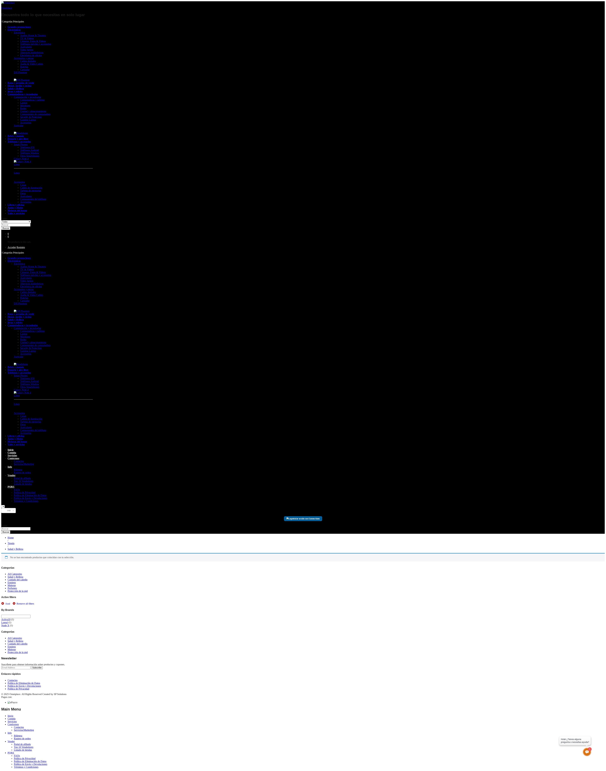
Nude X (5, 625)
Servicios (12, 455)
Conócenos (13, 724)
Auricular (18, 125)
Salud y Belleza (15, 576)
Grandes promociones (19, 27)
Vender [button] (11, 475)
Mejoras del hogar (17, 210)
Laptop (23, 102)
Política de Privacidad (25, 492)
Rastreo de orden (22, 472)
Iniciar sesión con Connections (306, 518)
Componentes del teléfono (33, 199)
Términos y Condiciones (26, 501)
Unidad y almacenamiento (33, 111)
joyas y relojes (15, 91)
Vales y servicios (16, 213)
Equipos (12, 582)
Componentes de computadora (35, 114)
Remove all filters (25, 603)
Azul (7, 603)
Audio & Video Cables (31, 64)
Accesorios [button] (19, 182)
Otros (23, 193)
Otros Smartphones (29, 155)
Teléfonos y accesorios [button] (19, 141)
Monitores (25, 105)
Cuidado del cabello (17, 579)
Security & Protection (31, 117)
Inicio (11, 449)
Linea (17, 164)
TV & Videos (27, 38)
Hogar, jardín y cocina (19, 85)
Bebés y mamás (16, 136)
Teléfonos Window (29, 153)
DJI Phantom (20, 72)
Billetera (18, 469)
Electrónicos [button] (14, 29)
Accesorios (25, 122)
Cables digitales (28, 61)
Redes (23, 108)
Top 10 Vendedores (23, 481)
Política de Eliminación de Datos (30, 495)
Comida (12, 452)
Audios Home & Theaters (33, 35)
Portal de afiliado (22, 478)
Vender (11, 741)
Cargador (25, 69)
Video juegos (26, 49)
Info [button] (10, 467)
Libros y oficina (16, 204)
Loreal (4, 622)
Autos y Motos (15, 207)
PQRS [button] (11, 486)
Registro (21, 247)
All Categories (15, 574)
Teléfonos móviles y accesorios (35, 44)
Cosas (23, 185)
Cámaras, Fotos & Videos (33, 41)
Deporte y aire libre (18, 138)
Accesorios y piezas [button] (24, 58)
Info (10, 733)
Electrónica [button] (19, 32)
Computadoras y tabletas (32, 100)
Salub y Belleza (16, 88)
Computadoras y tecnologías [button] (23, 94)
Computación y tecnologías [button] (27, 97)
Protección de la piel (18, 591)
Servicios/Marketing (24, 464)
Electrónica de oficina (31, 55)
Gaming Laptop (28, 119)
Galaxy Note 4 (21, 158)
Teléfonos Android (29, 150)
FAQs (17, 489)
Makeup (12, 585)
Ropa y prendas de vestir (21, 83)
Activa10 (5, 619)
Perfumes (12, 588)
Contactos (19, 461)
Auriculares (26, 46)
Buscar (6, 228)
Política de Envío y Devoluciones (30, 498)
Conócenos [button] (13, 458)
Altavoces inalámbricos (31, 52)
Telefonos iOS (27, 147)
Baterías (24, 66)
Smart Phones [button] (21, 144)
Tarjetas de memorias (30, 190)
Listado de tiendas (23, 484)
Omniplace (6, 8)
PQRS (11, 752)
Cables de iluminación (31, 187)
